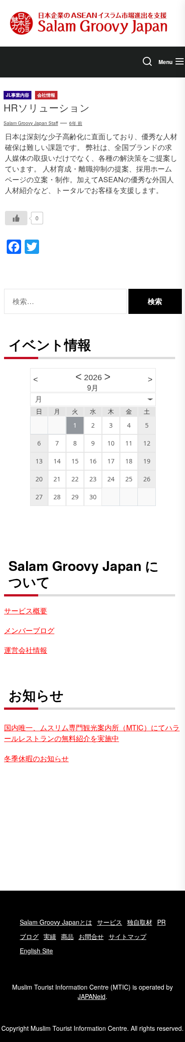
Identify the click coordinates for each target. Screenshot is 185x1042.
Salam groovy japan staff (31, 123)
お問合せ (91, 936)
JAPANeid (92, 996)
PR (161, 922)
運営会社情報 (25, 650)
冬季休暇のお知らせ (36, 758)
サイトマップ (127, 936)
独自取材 (139, 922)
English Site (36, 950)
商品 (67, 936)
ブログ (29, 936)
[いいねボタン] (16, 218)
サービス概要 (25, 610)
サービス (109, 922)
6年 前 (75, 123)
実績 (50, 936)
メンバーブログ (29, 630)
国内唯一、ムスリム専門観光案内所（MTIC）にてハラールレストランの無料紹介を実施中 (92, 732)
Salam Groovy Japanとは (56, 922)
